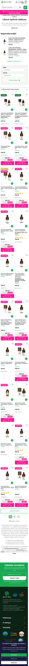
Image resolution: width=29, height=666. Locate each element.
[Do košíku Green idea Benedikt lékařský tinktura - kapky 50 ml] (11, 223)
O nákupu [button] (7, 616)
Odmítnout (14, 658)
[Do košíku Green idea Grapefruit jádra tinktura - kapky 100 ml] (25, 353)
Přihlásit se (14, 572)
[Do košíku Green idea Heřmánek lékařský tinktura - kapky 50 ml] (25, 433)
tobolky (3, 545)
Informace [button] (7, 611)
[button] (14, 70)
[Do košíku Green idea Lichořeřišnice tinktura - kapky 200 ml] (11, 109)
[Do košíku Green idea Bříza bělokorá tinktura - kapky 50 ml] (11, 266)
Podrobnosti (13, 651)
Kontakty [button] (6, 621)
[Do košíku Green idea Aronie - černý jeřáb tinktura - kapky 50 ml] (25, 141)
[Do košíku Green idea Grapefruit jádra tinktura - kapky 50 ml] (11, 393)
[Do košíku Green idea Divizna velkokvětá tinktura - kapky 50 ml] (25, 266)
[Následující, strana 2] (14, 508)
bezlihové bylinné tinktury (11, 542)
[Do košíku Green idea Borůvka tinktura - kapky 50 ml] (25, 223)
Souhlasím (14, 655)
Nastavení (14, 662)
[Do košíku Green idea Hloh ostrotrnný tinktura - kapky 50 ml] (11, 475)
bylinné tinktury (20, 543)
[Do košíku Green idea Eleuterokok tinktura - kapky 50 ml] (11, 353)
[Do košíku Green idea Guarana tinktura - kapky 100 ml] (25, 393)
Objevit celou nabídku (15, 13)
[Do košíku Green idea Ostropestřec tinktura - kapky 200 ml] (25, 109)
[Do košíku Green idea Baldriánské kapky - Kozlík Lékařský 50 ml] (25, 181)
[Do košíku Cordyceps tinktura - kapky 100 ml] (11, 141)
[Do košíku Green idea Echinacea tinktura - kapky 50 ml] (25, 311)
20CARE (9, 158)
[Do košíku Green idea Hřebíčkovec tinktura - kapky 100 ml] (25, 475)
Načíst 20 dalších (14, 503)
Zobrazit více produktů (13, 61)
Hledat (20, 7)
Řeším (15, 547)
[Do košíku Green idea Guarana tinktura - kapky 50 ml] (11, 433)
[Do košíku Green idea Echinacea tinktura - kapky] (11, 311)
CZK (26, 3)
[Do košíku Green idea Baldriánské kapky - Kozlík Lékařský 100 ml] (11, 181)
